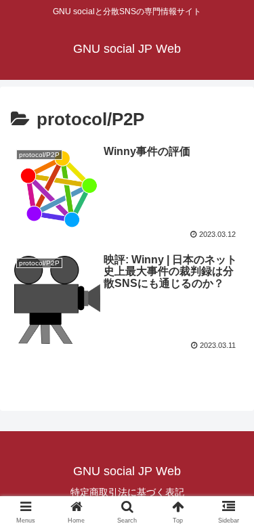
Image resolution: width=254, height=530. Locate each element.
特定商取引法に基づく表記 (127, 492)
